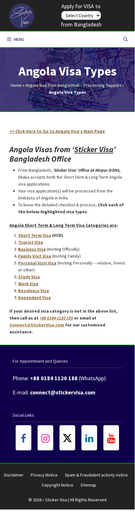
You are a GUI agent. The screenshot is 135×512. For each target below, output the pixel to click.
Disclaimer (13, 475)
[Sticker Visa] (21, 14)
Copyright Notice (57, 485)
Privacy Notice (44, 475)
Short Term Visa (34, 235)
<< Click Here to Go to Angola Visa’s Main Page (57, 131)
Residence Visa (33, 290)
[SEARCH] (126, 39)
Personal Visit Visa (37, 263)
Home (16, 85)
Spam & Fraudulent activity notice (96, 475)
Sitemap (88, 485)
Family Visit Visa (34, 256)
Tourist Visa (30, 242)
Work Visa (28, 284)
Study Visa (29, 277)
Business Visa (32, 249)
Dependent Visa (34, 297)
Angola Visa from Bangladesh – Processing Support (73, 85)
